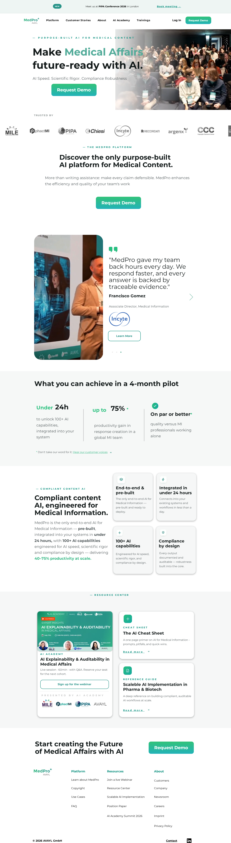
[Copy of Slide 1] (116, 352)
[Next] (191, 297)
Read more (134, 651)
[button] (52, 20)
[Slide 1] (112, 352)
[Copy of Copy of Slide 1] (120, 352)
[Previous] (42, 297)
